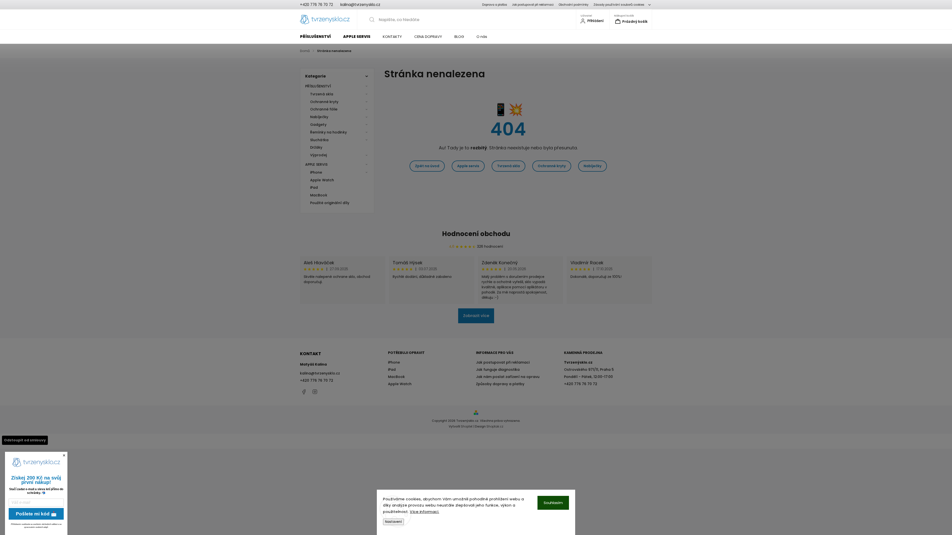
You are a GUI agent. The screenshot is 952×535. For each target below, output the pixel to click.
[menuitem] (318, 37)
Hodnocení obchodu (476, 233)
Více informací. (424, 511)
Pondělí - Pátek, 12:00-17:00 (588, 376)
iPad (314, 187)
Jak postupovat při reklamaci (533, 5)
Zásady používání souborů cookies (619, 5)
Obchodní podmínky (574, 5)
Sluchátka (319, 139)
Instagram (315, 392)
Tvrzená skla (321, 94)
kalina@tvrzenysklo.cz (320, 373)
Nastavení (393, 521)
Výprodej (318, 155)
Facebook (303, 392)
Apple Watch (322, 180)
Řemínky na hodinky (328, 132)
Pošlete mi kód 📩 (36, 513)
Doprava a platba (494, 5)
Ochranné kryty (324, 101)
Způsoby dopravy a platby (500, 383)
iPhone (316, 172)
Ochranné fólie (323, 109)
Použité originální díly (329, 202)
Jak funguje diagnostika (498, 369)
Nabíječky (319, 116)
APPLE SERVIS (316, 164)
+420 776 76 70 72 (316, 380)
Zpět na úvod (427, 165)
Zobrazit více (476, 316)
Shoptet (467, 426)
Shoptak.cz (494, 426)
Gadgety (318, 124)
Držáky (316, 147)
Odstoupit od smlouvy (25, 440)
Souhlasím (553, 502)
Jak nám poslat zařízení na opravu (507, 376)
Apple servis (468, 165)
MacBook (318, 195)
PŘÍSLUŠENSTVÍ (318, 86)
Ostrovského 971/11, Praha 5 (589, 369)
